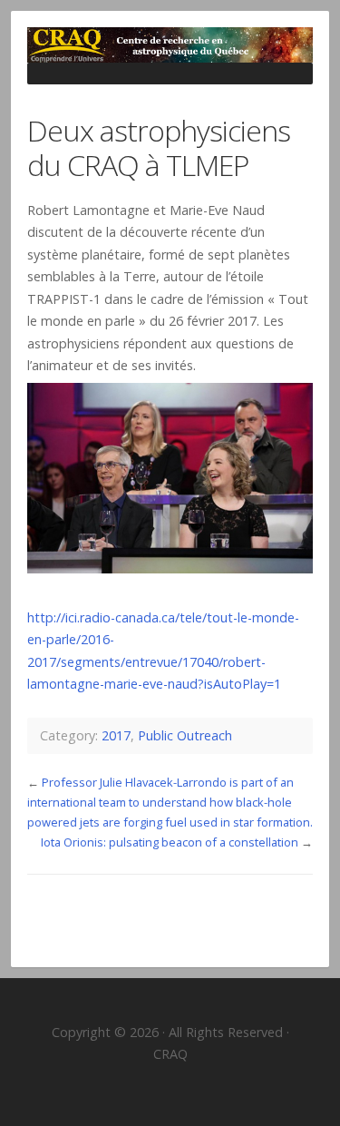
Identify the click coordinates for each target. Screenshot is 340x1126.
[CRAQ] (170, 45)
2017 (116, 735)
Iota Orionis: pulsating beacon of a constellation (169, 842)
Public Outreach (185, 735)
